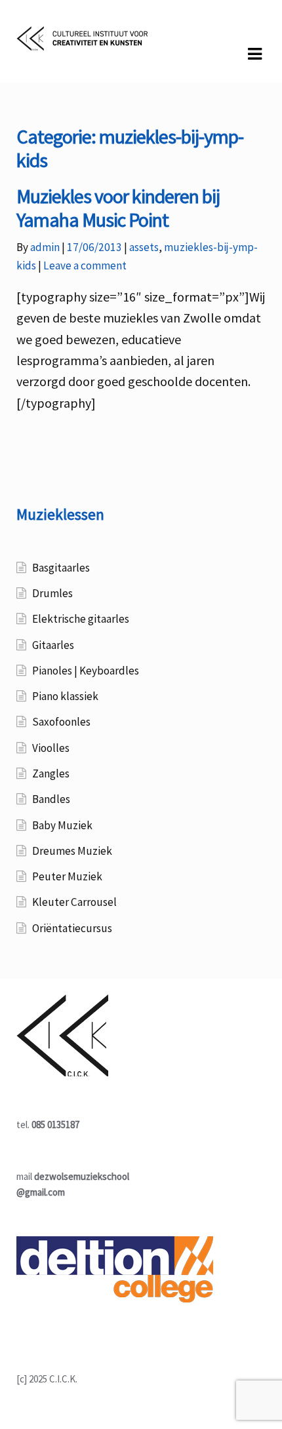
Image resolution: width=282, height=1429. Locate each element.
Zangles (51, 773)
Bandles (51, 799)
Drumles (52, 593)
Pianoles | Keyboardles (85, 670)
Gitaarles (53, 645)
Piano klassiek (65, 696)
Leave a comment (85, 265)
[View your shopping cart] (27, 71)
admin (45, 247)
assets (144, 247)
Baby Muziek (62, 825)
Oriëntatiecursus (72, 928)
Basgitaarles (61, 567)
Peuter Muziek (67, 876)
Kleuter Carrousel (74, 902)
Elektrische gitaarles (80, 619)
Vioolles (51, 748)
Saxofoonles (61, 721)
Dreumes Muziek (72, 851)
